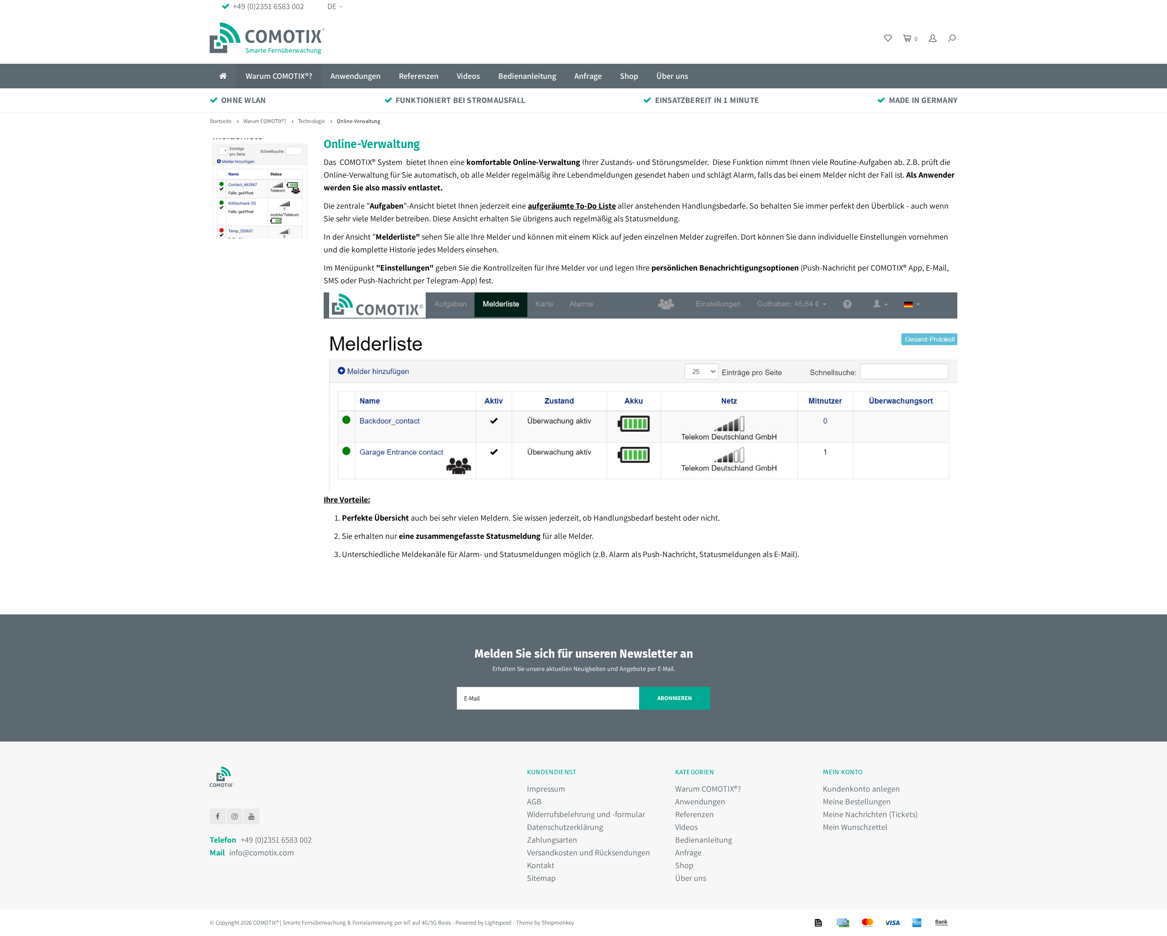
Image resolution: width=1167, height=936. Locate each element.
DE (331, 6)
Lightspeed (498, 922)
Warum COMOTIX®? (279, 76)
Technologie (311, 121)
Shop (629, 76)
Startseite (221, 121)
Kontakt (540, 865)
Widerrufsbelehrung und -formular (586, 814)
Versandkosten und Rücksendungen (588, 852)
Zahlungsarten (552, 839)
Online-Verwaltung (358, 121)
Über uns (672, 76)
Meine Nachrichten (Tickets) (870, 814)
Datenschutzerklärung (565, 827)
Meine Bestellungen (857, 801)
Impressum (546, 788)
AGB (534, 801)
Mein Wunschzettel (855, 827)
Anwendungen (355, 76)
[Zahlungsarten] (818, 923)
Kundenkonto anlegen (861, 788)
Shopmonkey (558, 922)
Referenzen (419, 76)
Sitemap (541, 878)
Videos (468, 76)
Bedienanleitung (527, 76)
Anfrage (588, 76)
